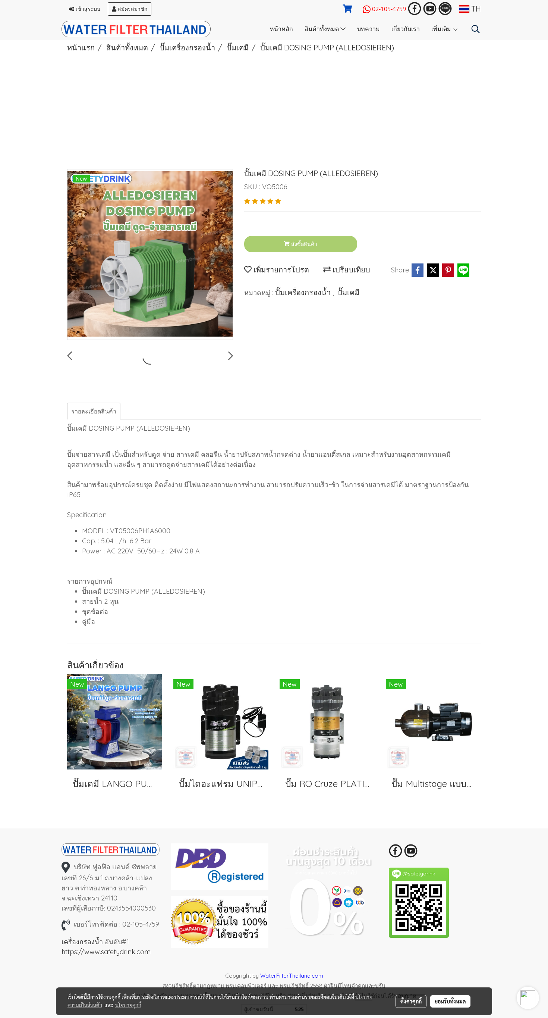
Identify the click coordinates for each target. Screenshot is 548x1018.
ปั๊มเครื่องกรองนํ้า (304, 292)
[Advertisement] (274, 109)
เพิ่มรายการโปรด (280, 269)
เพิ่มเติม (442, 28)
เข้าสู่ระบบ (87, 9)
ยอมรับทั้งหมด (450, 1001)
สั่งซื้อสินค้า (303, 244)
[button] (475, 29)
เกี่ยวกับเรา (405, 28)
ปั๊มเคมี (348, 292)
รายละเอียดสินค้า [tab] (93, 411)
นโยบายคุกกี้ (128, 1005)
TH (475, 8)
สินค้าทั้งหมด (322, 28)
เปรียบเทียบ (350, 269)
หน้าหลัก (281, 28)
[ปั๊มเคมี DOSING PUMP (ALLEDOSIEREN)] (150, 254)
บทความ (368, 28)
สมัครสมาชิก (131, 9)
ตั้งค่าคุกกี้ (411, 1001)
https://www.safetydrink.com (106, 951)
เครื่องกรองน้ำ (82, 941)
